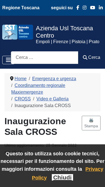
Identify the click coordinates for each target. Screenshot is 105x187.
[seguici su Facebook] (76, 7)
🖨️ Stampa (91, 123)
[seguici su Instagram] (83, 7)
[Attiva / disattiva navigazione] (8, 60)
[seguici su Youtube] (91, 7)
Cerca (94, 57)
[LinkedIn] (99, 7)
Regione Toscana (20, 7)
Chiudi (62, 177)
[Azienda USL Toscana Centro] (17, 31)
